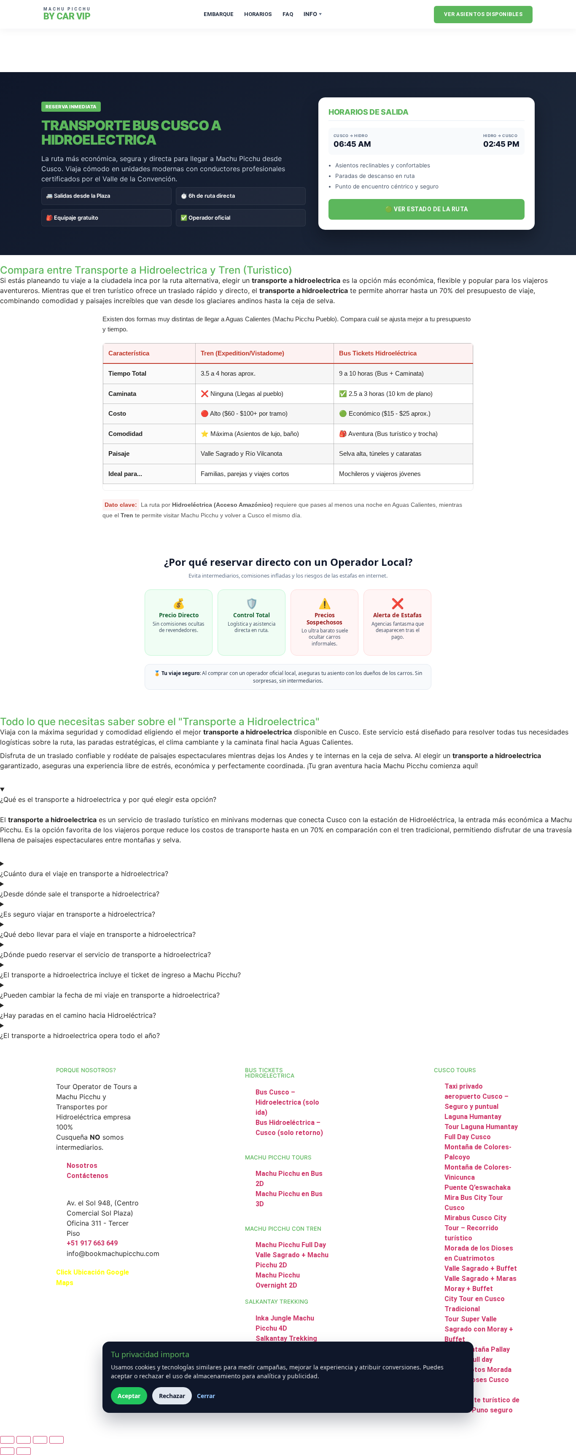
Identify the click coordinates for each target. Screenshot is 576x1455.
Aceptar (129, 1396)
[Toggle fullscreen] (23, 1440)
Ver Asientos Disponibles (483, 14)
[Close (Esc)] (56, 1440)
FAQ (288, 14)
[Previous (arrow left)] (7, 1451)
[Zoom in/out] (7, 1440)
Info (313, 14)
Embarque (219, 14)
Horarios (258, 14)
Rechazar (172, 1396)
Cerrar (206, 1396)
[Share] (40, 1440)
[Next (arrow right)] (23, 1451)
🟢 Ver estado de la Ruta (426, 209)
